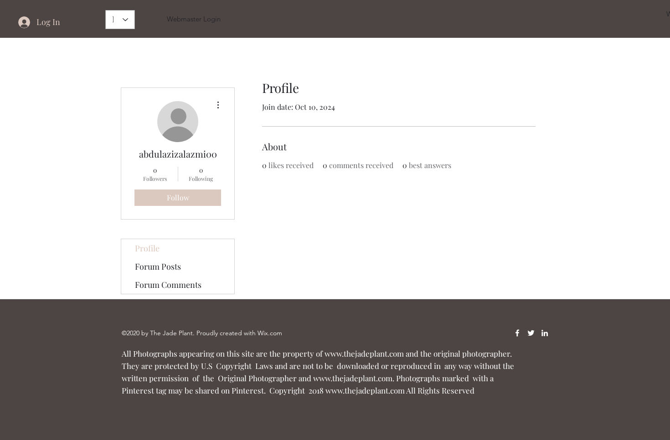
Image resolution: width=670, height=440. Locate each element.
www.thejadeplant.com (364, 353)
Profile (147, 248)
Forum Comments (168, 284)
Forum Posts (158, 266)
